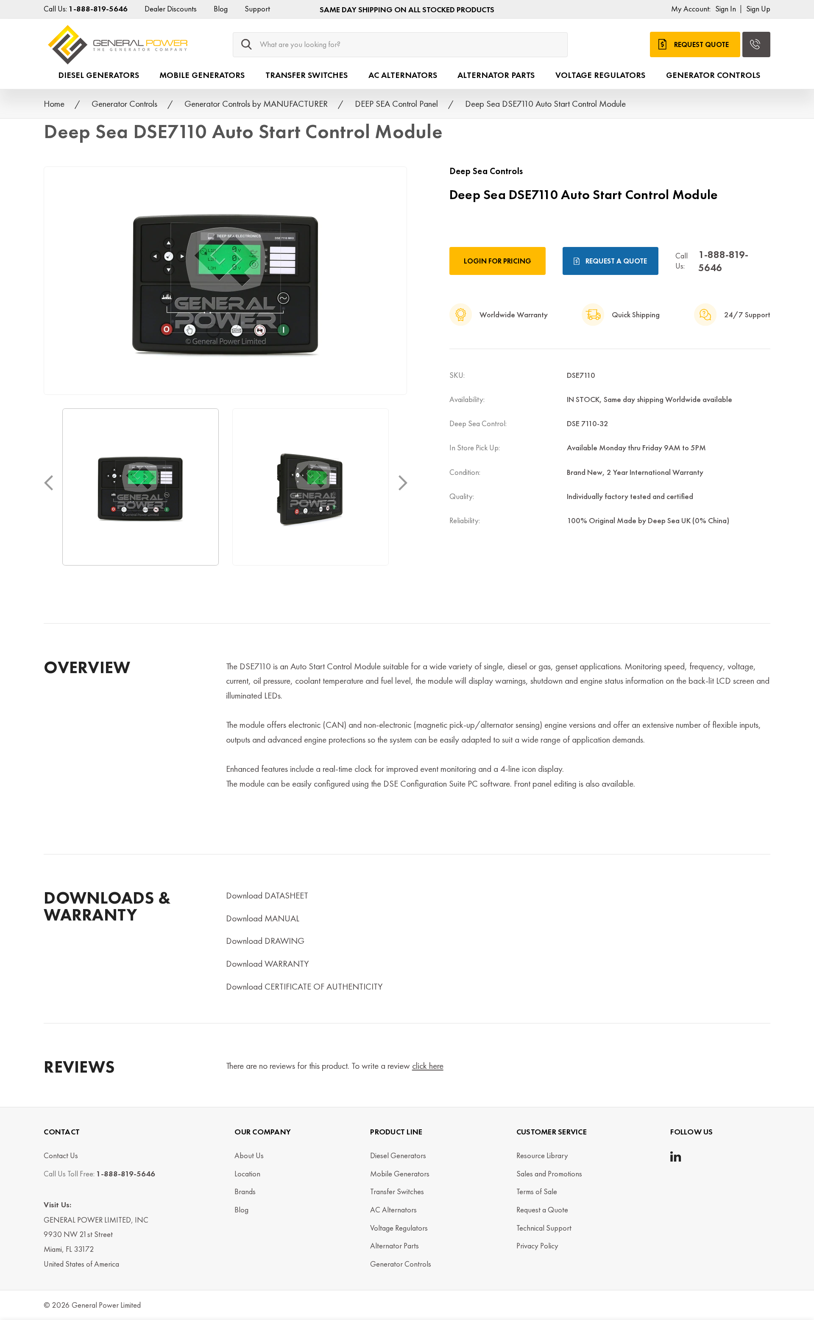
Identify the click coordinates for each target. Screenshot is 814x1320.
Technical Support (543, 1228)
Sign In (725, 9)
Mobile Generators (202, 74)
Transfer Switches (306, 74)
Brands (245, 1192)
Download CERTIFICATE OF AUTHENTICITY (304, 986)
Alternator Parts (496, 74)
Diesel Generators (98, 74)
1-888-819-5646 (723, 261)
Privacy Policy (537, 1246)
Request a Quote (616, 261)
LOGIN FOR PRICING (497, 261)
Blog (221, 9)
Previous (48, 482)
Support (257, 9)
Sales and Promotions (549, 1174)
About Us (249, 1156)
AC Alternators (402, 74)
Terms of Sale (536, 1192)
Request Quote (701, 44)
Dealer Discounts (171, 9)
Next (402, 482)
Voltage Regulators (600, 74)
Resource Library (542, 1156)
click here (427, 1065)
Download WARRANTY (267, 963)
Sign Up (758, 9)
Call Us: (86, 9)
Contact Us (61, 1156)
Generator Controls (713, 74)
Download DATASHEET (267, 895)
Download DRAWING (265, 940)
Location (247, 1174)
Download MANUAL (262, 918)
